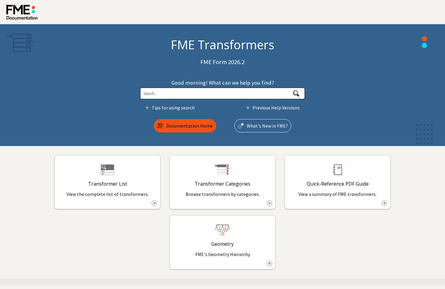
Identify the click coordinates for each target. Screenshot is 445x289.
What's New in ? (267, 126)
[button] (296, 93)
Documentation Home (189, 126)
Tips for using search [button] (173, 108)
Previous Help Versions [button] (276, 108)
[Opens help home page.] (22, 12)
